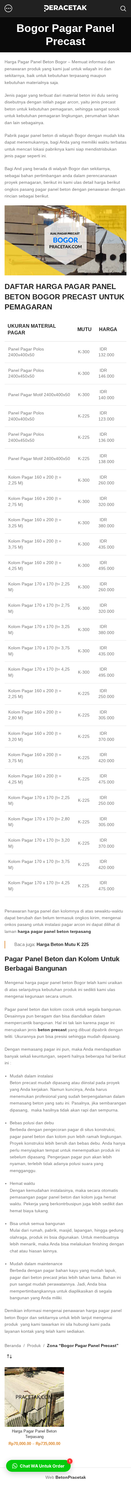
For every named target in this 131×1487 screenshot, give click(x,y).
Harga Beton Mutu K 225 (63, 944)
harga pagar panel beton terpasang (54, 931)
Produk (34, 1345)
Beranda (13, 1345)
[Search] (123, 8)
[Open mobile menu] (8, 8)
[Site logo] (65, 7)
